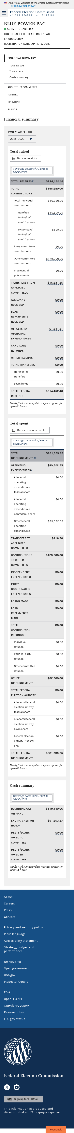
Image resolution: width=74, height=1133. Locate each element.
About (8, 897)
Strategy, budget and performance (19, 949)
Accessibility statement (21, 941)
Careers (9, 903)
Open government (17, 968)
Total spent (16, 71)
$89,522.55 (55, 521)
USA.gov (9, 975)
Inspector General (16, 981)
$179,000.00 (54, 258)
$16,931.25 (55, 282)
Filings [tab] (12, 109)
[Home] (32, 13)
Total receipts (21, 181)
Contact (9, 917)
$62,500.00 (55, 678)
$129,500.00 (54, 555)
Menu (4, 13)
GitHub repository (17, 1005)
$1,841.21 (56, 328)
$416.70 (57, 538)
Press (8, 910)
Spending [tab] (14, 102)
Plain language (14, 934)
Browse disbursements (31, 430)
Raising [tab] (12, 94)
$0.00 (59, 246)
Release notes (14, 1012)
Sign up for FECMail (26, 1099)
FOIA (7, 992)
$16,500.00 (55, 212)
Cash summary (18, 77)
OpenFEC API (13, 999)
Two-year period (20, 132)
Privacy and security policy (23, 927)
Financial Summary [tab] (21, 58)
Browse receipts (27, 158)
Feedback (56, 1129)
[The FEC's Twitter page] (7, 1087)
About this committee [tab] (22, 87)
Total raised (16, 65)
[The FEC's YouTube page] (17, 1087)
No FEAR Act (12, 961)
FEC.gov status (14, 1019)
